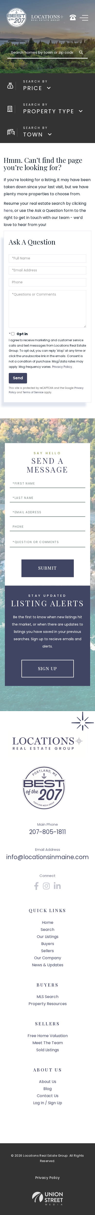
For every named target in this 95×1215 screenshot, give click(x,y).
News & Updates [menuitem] (47, 965)
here (8, 210)
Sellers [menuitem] (47, 951)
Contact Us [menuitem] (47, 1096)
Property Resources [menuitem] (47, 1004)
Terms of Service (33, 392)
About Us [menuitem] (47, 1081)
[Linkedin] (57, 887)
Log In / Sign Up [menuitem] (47, 1103)
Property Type (48, 111)
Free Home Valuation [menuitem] (48, 1036)
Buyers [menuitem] (47, 944)
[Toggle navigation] (83, 17)
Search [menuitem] (47, 929)
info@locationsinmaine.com (47, 857)
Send (18, 378)
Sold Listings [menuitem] (47, 1050)
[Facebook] (36, 887)
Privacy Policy (62, 367)
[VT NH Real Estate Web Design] (47, 1198)
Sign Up (47, 668)
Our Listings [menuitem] (47, 936)
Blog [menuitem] (47, 1088)
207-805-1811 (47, 832)
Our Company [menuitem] (47, 958)
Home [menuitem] (47, 922)
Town (33, 134)
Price (32, 88)
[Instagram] (46, 887)
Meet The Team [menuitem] (47, 1043)
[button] (81, 52)
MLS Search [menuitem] (47, 996)
